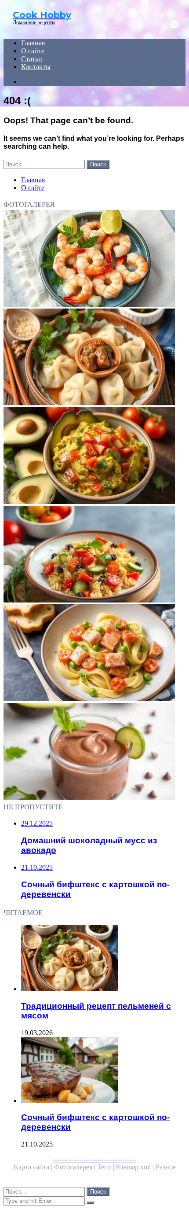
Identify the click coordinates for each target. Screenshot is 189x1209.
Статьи (31, 58)
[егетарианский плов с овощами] (94, 555)
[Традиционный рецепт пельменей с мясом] (94, 358)
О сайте (32, 51)
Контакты (36, 66)
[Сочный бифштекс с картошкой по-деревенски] (103, 1071)
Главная (33, 43)
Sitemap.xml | (136, 1167)
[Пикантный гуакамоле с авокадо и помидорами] (94, 456)
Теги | (106, 1167)
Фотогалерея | (75, 1167)
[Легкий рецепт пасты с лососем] (94, 653)
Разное (166, 1167)
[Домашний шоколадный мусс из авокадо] (94, 752)
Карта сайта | (34, 1167)
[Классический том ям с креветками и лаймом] (94, 259)
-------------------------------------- (94, 1159)
